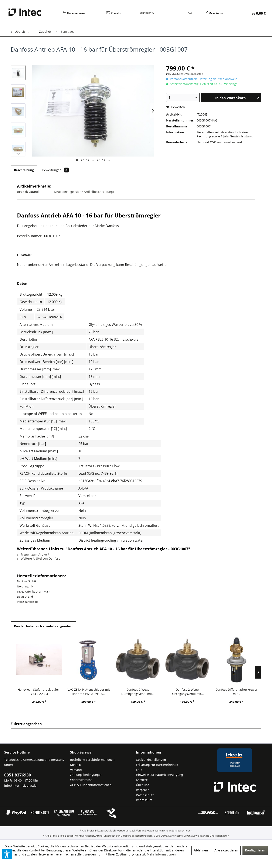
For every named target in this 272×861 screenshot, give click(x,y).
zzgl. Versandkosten (191, 74)
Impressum (144, 800)
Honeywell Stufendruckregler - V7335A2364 (39, 691)
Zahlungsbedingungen (86, 775)
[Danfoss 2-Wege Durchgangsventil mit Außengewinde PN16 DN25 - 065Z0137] (187, 660)
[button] (7, 854)
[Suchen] (190, 13)
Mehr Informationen (161, 854)
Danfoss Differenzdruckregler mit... (236, 691)
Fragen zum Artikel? (34, 554)
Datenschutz (145, 795)
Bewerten (177, 107)
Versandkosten (145, 830)
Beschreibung (24, 170)
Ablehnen (201, 850)
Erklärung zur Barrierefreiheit (157, 765)
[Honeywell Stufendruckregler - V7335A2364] (39, 660)
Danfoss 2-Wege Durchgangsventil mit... (137, 691)
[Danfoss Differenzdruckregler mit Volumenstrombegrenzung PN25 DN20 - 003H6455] (236, 660)
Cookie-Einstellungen (151, 760)
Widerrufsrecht (81, 780)
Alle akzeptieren (226, 850)
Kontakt (75, 765)
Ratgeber (142, 790)
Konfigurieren (255, 850)
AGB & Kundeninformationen (91, 785)
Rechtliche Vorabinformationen (92, 760)
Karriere (142, 780)
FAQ (139, 770)
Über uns (142, 785)
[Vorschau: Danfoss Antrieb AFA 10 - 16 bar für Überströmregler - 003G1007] (18, 72)
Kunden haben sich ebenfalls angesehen (43, 626)
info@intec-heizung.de (20, 785)
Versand (76, 770)
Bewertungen (54, 170)
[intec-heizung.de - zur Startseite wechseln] (32, 12)
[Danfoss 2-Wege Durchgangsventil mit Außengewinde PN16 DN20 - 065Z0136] (138, 660)
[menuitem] (82, 15)
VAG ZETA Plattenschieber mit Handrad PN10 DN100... (89, 691)
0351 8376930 (17, 775)
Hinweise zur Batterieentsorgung (159, 775)
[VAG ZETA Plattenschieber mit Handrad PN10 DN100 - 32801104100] (88, 660)
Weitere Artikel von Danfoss (40, 558)
